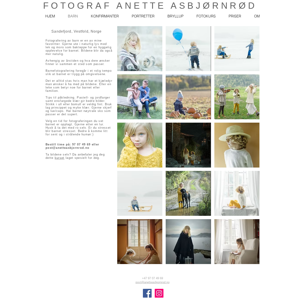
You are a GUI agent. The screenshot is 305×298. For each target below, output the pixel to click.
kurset (60, 157)
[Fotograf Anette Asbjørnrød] (159, 293)
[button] (139, 48)
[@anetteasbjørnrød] (147, 293)
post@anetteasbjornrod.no (67, 147)
